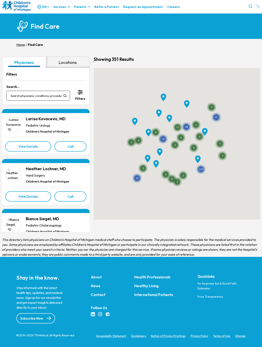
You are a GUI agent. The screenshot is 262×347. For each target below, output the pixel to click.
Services (59, 7)
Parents (80, 7)
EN (44, 7)
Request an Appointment (143, 7)
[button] (201, 169)
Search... (12, 87)
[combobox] (38, 96)
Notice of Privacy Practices (168, 336)
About (96, 277)
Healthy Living (146, 286)
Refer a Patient (106, 7)
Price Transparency (210, 296)
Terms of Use (221, 336)
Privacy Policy (199, 336)
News (95, 286)
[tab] (24, 62)
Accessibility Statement (111, 336)
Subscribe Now (31, 318)
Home (20, 45)
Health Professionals (152, 277)
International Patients (153, 295)
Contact (98, 295)
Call (77, 148)
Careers (173, 7)
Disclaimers (138, 336)
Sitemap (240, 336)
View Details (34, 148)
